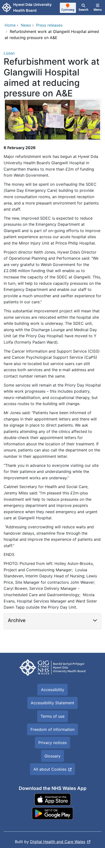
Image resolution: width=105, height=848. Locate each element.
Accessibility (52, 689)
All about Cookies (49, 769)
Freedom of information (52, 729)
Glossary (52, 756)
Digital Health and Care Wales (57, 841)
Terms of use (52, 716)
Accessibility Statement (52, 702)
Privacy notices (52, 742)
